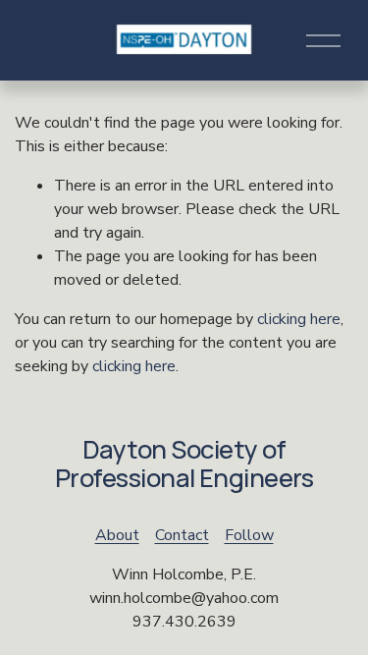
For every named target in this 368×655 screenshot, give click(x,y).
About (117, 535)
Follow (249, 535)
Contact (182, 535)
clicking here (299, 319)
